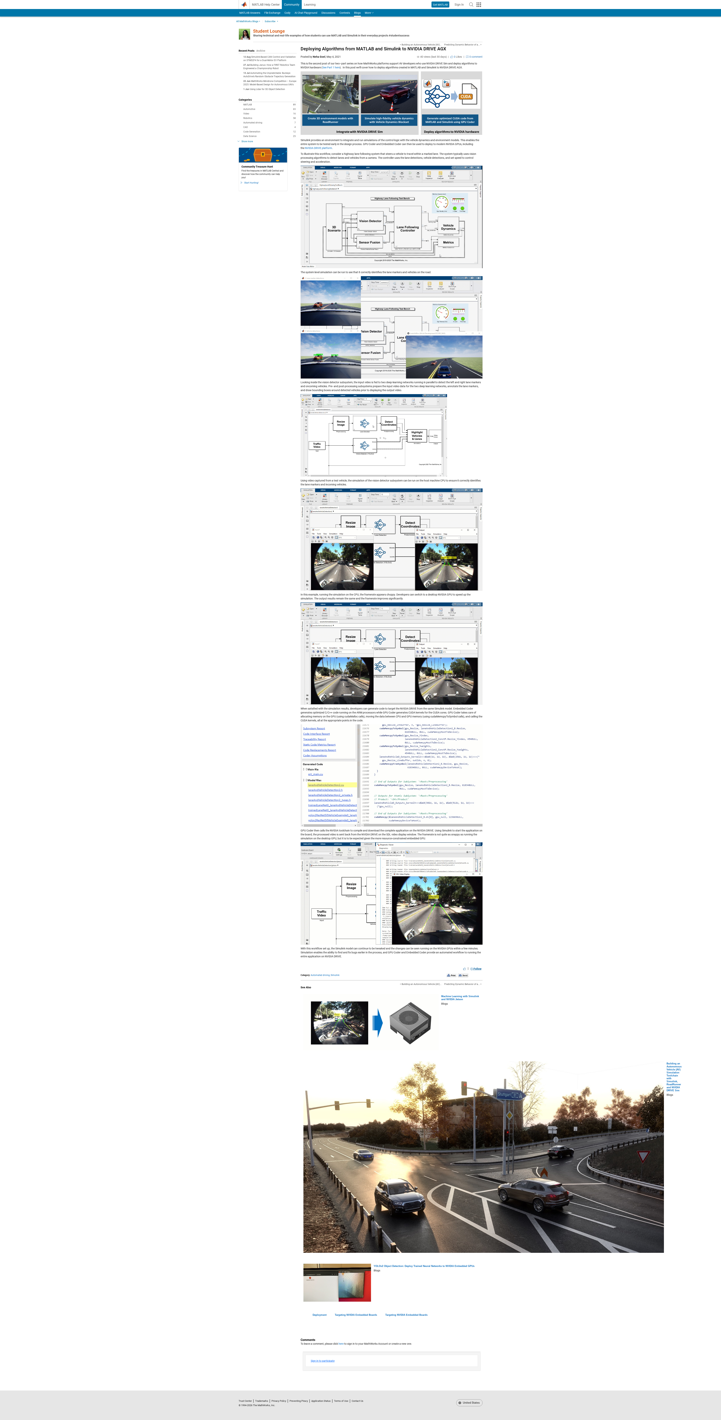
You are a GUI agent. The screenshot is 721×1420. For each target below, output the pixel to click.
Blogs (357, 12)
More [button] (368, 12)
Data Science (269, 136)
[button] (471, 4)
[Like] (464, 968)
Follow (477, 968)
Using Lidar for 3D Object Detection (267, 89)
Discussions (328, 12)
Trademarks (261, 1401)
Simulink (335, 975)
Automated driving (269, 122)
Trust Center (245, 1401)
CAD (269, 127)
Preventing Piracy (299, 1401)
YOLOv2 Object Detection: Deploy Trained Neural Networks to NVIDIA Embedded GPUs (424, 1266)
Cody (287, 12)
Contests (344, 12)
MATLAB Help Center (266, 4)
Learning (310, 4)
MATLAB (269, 104)
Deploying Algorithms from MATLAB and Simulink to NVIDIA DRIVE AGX (373, 48)
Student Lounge (269, 31)
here (341, 1343)
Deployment (320, 1314)
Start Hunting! (251, 182)
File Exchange (272, 12)
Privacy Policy (279, 1401)
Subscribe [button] (270, 21)
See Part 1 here (331, 67)
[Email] (463, 975)
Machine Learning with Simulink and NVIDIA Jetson (460, 998)
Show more (247, 141)
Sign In (460, 6)
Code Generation (269, 131)
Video (269, 113)
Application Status (321, 1401)
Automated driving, (320, 975)
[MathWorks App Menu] (479, 4)
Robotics (269, 118)
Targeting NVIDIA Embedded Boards (356, 1314)
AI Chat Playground (306, 12)
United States (471, 1402)
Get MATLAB (440, 4)
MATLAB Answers (249, 12)
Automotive (269, 109)
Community (291, 4)
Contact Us (357, 1401)
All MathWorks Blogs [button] (247, 21)
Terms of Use (341, 1401)
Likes (457, 56)
